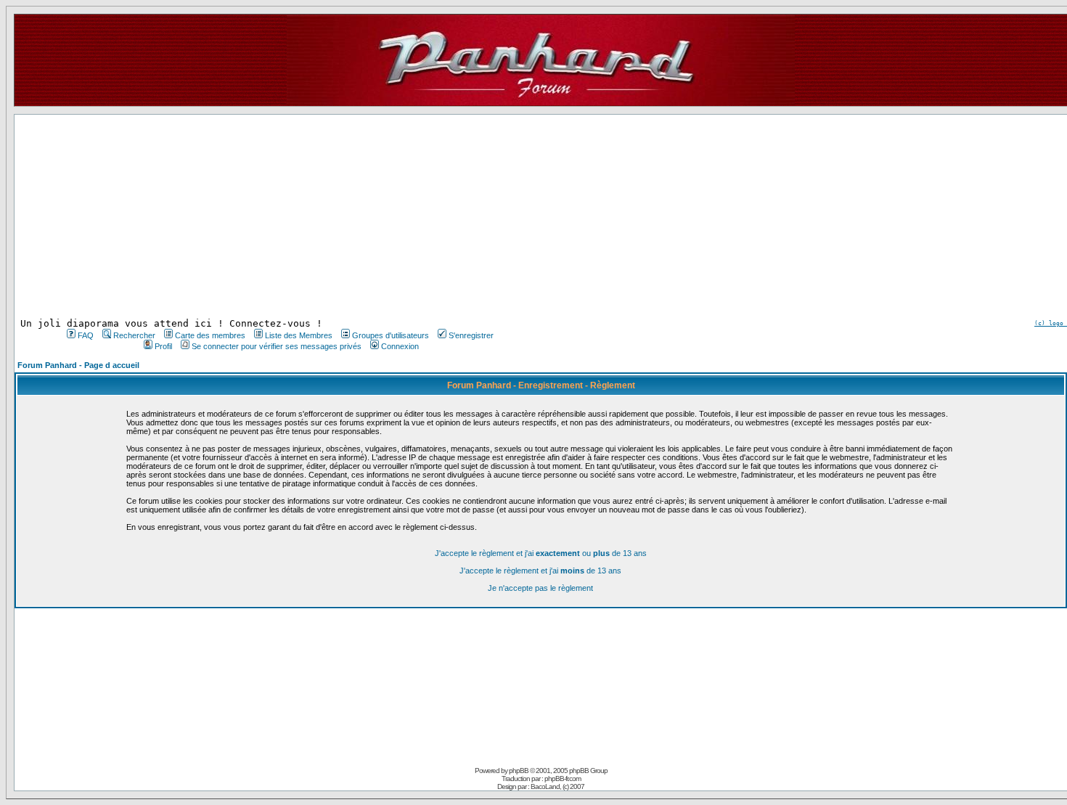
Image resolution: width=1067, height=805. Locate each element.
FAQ (86, 335)
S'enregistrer (471, 335)
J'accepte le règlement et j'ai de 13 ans (540, 570)
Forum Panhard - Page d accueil (78, 365)
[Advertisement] (279, 216)
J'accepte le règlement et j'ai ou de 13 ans (541, 553)
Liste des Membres (298, 335)
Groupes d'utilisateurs (390, 335)
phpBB (518, 771)
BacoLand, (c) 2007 (557, 786)
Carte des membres (210, 335)
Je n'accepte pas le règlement (540, 588)
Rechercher (134, 335)
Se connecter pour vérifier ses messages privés (276, 346)
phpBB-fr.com (562, 778)
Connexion (400, 346)
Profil (163, 346)
